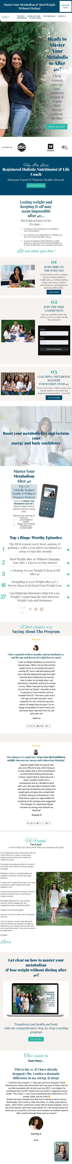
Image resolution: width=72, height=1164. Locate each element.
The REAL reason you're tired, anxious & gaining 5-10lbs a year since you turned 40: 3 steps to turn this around (35, 547)
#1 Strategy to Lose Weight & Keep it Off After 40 (35, 572)
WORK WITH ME (33, 16)
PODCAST (21, 16)
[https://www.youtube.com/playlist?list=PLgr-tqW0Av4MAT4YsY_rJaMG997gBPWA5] (41, 609)
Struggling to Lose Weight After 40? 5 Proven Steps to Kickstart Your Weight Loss (35, 583)
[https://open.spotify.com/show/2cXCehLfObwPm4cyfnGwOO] (35, 609)
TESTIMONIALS (49, 16)
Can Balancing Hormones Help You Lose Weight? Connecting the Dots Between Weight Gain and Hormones (34, 596)
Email (42, 338)
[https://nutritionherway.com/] (5, 17)
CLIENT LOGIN (35, 18)
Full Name (42, 329)
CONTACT (62, 16)
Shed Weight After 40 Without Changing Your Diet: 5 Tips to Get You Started (35, 561)
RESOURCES (22, 18)
